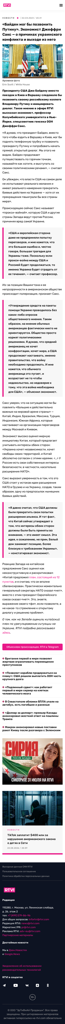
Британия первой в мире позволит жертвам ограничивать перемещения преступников (28, 661)
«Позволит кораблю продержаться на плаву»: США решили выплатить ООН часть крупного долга (31, 676)
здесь (6, 632)
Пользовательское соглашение (19, 871)
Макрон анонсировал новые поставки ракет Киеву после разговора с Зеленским (31, 729)
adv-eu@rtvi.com (30, 931)
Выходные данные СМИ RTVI (17, 866)
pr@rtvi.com (28, 927)
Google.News (12, 954)
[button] (61, 5)
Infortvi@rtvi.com (39, 919)
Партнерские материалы (17, 935)
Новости (8, 18)
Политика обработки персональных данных (26, 876)
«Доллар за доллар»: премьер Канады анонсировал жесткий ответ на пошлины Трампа (30, 716)
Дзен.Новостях (18, 950)
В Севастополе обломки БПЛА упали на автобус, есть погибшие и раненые (30, 703)
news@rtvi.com (30, 923)
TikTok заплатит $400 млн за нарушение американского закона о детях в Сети (31, 839)
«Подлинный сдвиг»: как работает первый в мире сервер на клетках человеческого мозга (27, 690)
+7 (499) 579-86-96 (19, 915)
